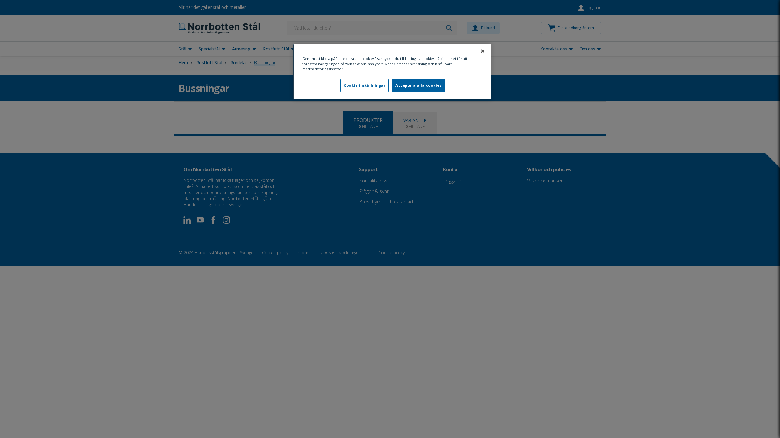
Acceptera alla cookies (418, 85)
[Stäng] (482, 51)
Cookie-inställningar (364, 85)
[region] (392, 71)
